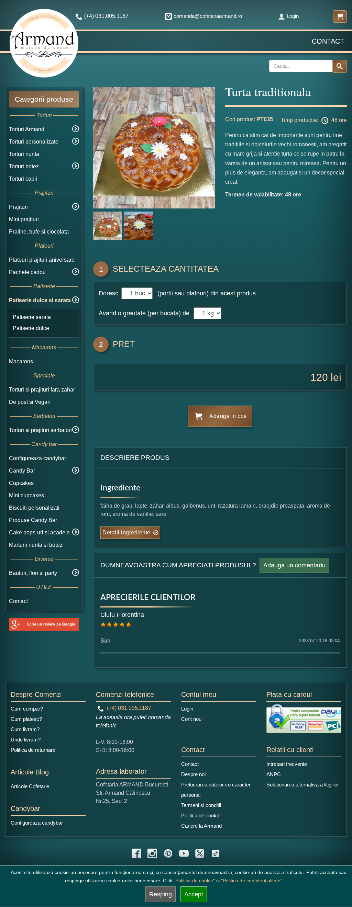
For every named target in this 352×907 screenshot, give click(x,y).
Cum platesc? (26, 719)
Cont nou (191, 719)
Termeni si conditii (201, 805)
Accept (193, 894)
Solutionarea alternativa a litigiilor (302, 784)
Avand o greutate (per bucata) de (144, 313)
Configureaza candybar (37, 458)
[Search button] (339, 66)
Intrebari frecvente (286, 764)
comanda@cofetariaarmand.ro (208, 16)
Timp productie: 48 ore (314, 120)
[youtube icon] (184, 853)
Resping (160, 894)
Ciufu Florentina (122, 614)
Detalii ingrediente (126, 532)
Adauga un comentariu (294, 565)
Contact (328, 41)
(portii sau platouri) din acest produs (205, 293)
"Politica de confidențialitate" (251, 880)
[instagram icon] (152, 853)
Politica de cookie (200, 815)
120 (319, 377)
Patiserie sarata (32, 317)
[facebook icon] (136, 853)
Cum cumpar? (27, 709)
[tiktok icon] (215, 853)
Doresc (109, 293)
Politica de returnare (33, 750)
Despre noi (193, 774)
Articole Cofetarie (30, 786)
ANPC (273, 774)
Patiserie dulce (31, 328)
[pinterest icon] (168, 853)
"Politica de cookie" (194, 880)
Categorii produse (44, 99)
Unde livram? (26, 739)
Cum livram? (25, 729)
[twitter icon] (199, 853)
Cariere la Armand (201, 826)
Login (293, 16)
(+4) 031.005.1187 (128, 708)
